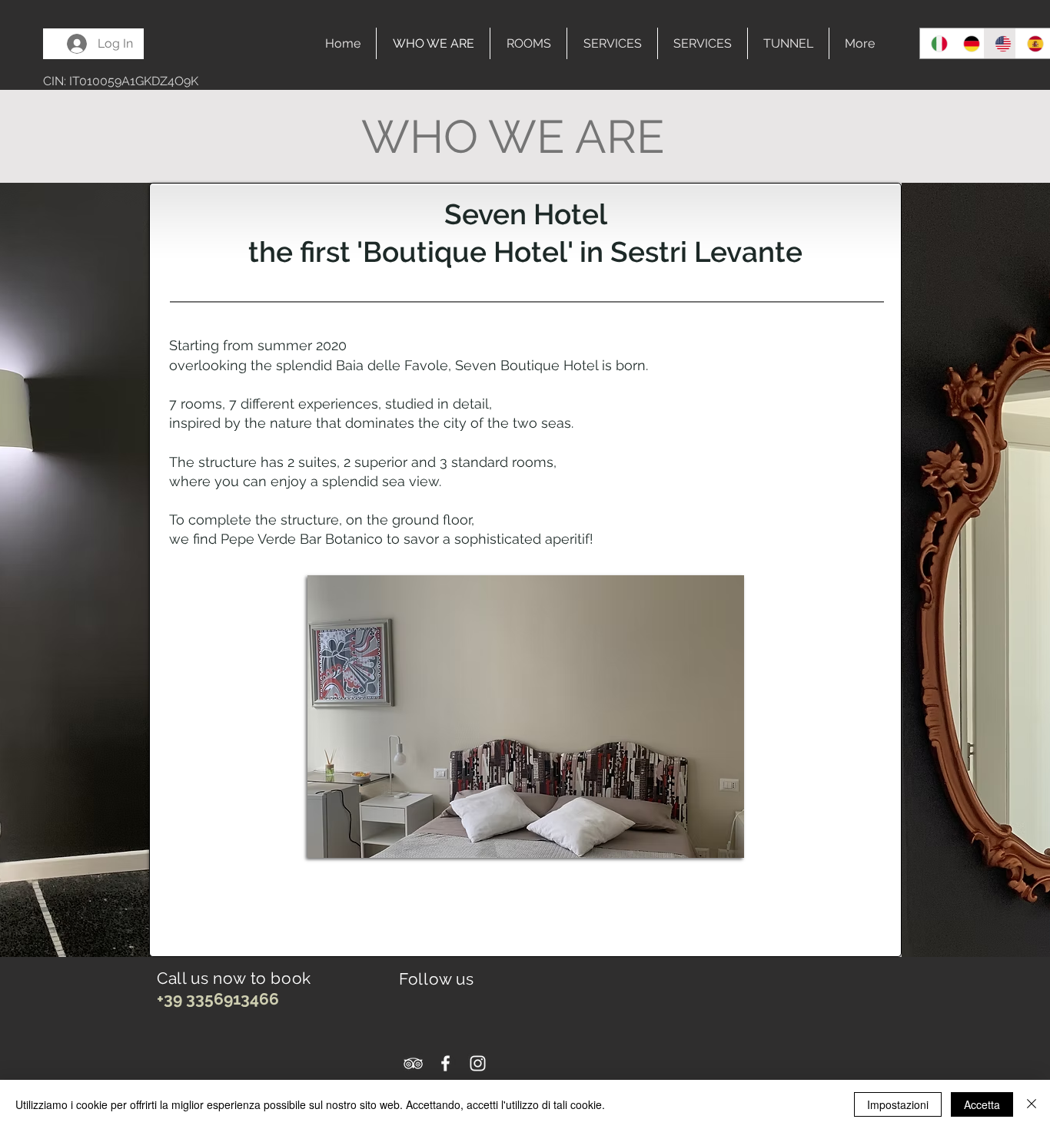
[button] (525, 716)
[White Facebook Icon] (445, 1063)
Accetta (982, 1104)
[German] (968, 43)
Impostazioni (898, 1104)
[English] (999, 43)
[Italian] (936, 43)
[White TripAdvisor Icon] (413, 1063)
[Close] (1031, 1104)
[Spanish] (1031, 43)
